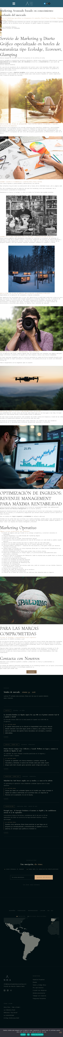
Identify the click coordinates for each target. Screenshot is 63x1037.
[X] (11, 990)
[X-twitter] (49, 3)
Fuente (6, 736)
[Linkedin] (45, 3)
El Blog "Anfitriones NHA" (11, 1018)
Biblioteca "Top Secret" (11, 1012)
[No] (60, 1032)
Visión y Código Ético (39, 985)
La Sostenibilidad (9, 1015)
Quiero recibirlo (44, 877)
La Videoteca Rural (9, 1010)
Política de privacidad (37, 1034)
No (28, 1034)
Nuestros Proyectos (39, 979)
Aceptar (23, 1034)
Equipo (35, 982)
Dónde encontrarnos (39, 993)
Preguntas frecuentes (39, 998)
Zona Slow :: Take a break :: (12, 1007)
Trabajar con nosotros (39, 995)
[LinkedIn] (4, 990)
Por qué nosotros (38, 987)
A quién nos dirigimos (39, 990)
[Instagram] (47, 3)
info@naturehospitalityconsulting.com (15, 984)
